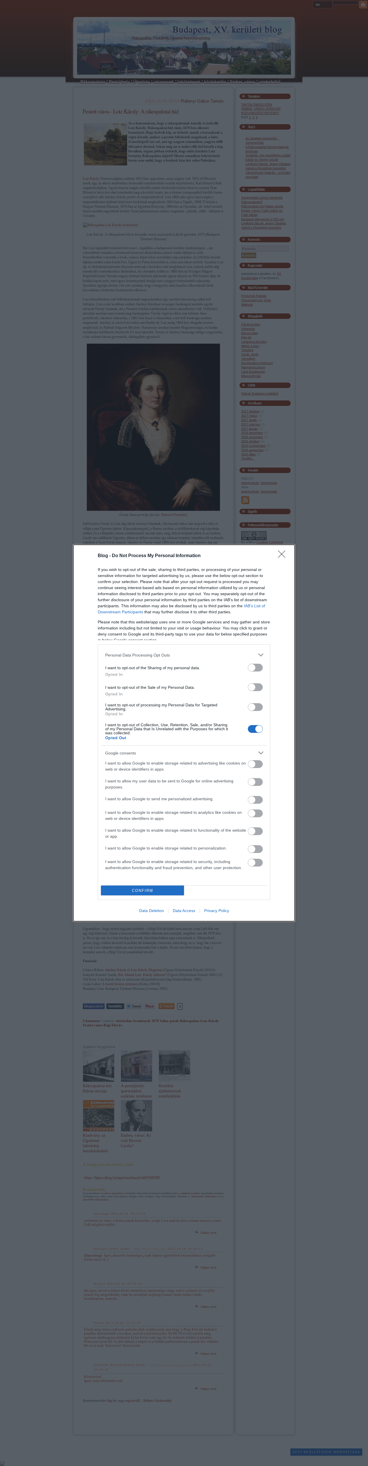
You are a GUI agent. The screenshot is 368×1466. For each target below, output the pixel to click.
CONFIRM (142, 890)
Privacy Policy (216, 910)
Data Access (184, 910)
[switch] (255, 667)
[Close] (283, 556)
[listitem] (184, 655)
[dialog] (184, 733)
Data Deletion (151, 910)
